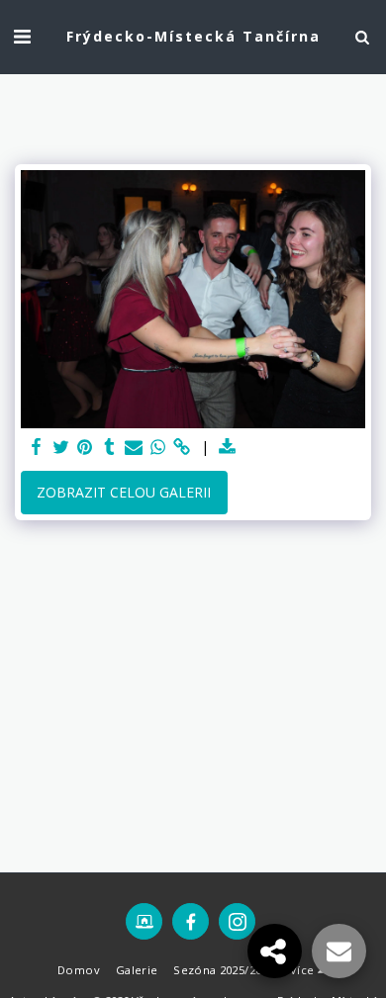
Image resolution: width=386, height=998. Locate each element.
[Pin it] (85, 447)
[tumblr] (110, 447)
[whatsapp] (158, 447)
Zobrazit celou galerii (124, 492)
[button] (22, 36)
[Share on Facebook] (37, 447)
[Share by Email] (134, 447)
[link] (182, 447)
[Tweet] (61, 447)
